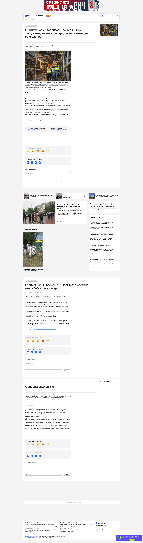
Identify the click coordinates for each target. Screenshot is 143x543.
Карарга (132, 539)
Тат (104, 16)
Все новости (104, 267)
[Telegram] (36, 162)
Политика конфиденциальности (31, 538)
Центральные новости (31, 25)
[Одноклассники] (32, 162)
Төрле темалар (77, 502)
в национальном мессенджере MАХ (58, 129)
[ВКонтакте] (28, 162)
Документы (70, 502)
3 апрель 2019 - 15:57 (28, 292)
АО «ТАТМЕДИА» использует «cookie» (32, 536)
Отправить (66, 181)
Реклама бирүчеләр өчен (44, 19)
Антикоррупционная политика (31, 535)
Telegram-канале (31, 129)
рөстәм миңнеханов (31, 138)
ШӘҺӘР (27, 19)
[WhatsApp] (40, 162)
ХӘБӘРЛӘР (29, 382)
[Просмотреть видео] (33, 249)
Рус (99, 16)
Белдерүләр (34, 19)
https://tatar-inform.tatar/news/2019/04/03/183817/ (45, 329)
